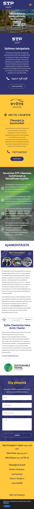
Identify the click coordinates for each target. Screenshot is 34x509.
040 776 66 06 (22, 457)
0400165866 (17, 483)
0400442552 (17, 474)
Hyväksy (7, 506)
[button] (30, 5)
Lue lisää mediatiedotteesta (10, 356)
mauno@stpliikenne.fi (16, 306)
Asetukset (6, 503)
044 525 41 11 (22, 453)
